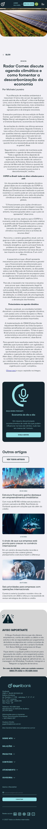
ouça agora (23, 435)
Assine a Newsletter (9, 787)
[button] (36, 4)
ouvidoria (7, 778)
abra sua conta (29, 4)
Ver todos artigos (16, 459)
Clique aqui (11, 371)
